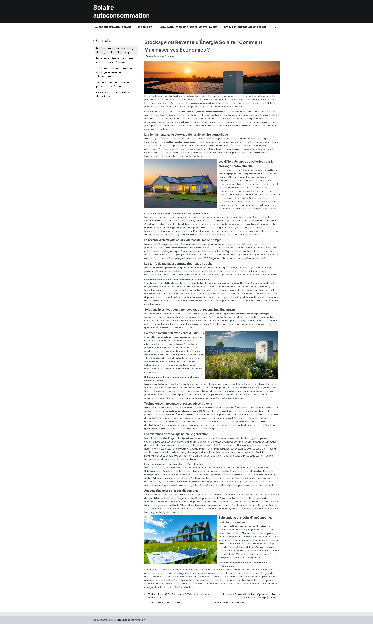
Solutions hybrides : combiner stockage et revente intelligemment (114, 72)
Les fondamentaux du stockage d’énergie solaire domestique (115, 50)
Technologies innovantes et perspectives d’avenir (113, 84)
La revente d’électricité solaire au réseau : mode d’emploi (116, 60)
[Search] (275, 27)
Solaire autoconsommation (121, 11)
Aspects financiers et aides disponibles (112, 94)
